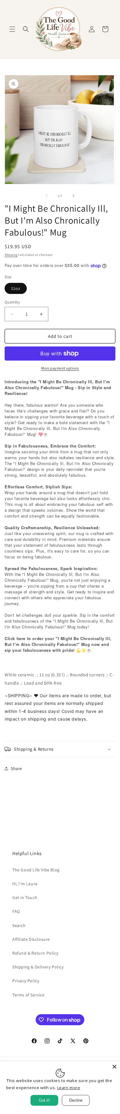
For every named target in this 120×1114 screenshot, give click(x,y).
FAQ (16, 911)
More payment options (60, 368)
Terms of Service (28, 995)
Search (19, 925)
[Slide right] (73, 195)
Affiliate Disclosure (31, 939)
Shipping (11, 255)
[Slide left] (46, 195)
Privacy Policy (25, 980)
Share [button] (16, 768)
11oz (15, 288)
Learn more (68, 1087)
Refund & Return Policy (35, 953)
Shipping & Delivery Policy (38, 967)
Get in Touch (24, 897)
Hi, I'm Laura (25, 883)
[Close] (114, 1067)
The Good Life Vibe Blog (36, 870)
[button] (12, 29)
